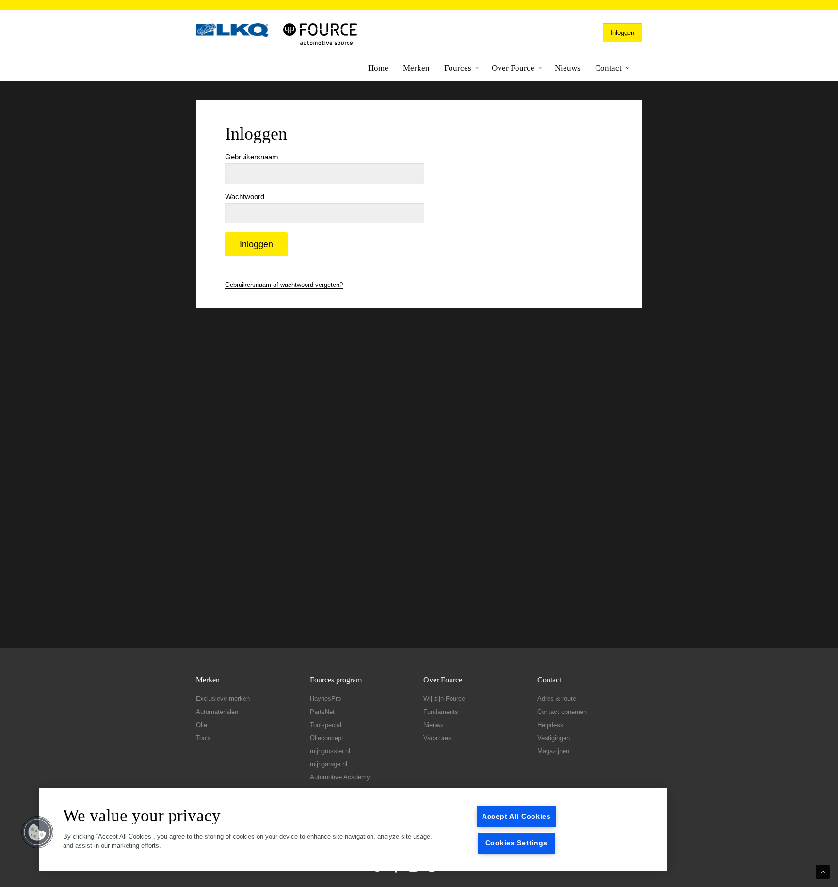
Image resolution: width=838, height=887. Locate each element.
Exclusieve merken (223, 698)
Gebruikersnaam (251, 157)
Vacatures (437, 738)
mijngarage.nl (328, 764)
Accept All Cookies (516, 816)
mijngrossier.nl (330, 751)
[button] (37, 832)
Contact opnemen (562, 711)
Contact (608, 68)
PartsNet (322, 711)
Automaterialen (217, 711)
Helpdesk (550, 725)
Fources (457, 68)
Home (378, 68)
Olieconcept (326, 738)
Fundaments (440, 711)
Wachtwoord (244, 196)
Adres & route (556, 698)
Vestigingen (553, 738)
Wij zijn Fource (444, 698)
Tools (203, 738)
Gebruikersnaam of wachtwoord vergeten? (284, 284)
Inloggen (622, 32)
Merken (416, 68)
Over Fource (513, 68)
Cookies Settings (516, 843)
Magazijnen (553, 751)
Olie (201, 725)
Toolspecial (325, 725)
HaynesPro (325, 698)
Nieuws (567, 68)
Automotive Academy (340, 777)
